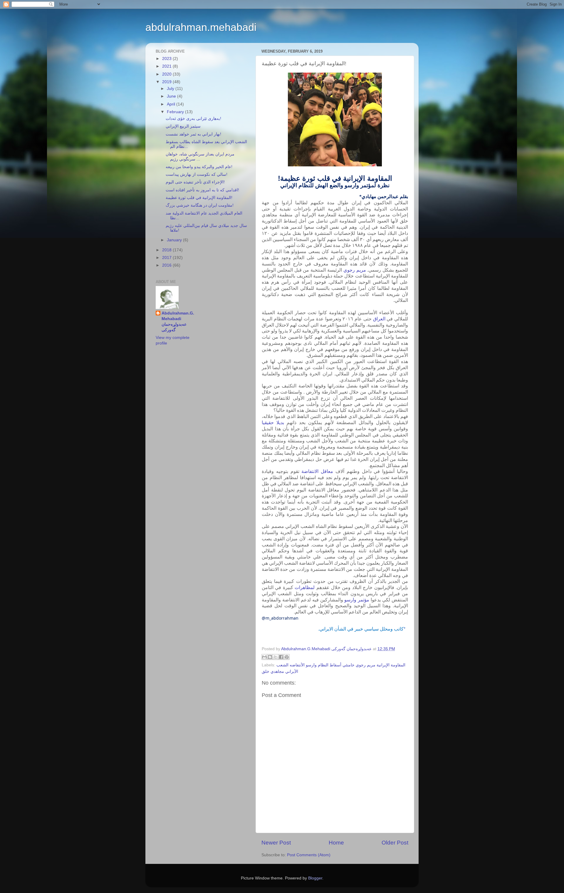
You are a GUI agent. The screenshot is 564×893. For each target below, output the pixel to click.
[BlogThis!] (270, 657)
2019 (167, 82)
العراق (379, 318)
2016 (167, 265)
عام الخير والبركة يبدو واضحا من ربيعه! (199, 167)
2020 (167, 74)
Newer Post (276, 843)
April (171, 104)
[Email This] (264, 657)
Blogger (315, 878)
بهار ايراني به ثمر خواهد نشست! (193, 134)
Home (336, 843)
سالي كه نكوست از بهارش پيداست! (196, 174)
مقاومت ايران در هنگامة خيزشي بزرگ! (200, 205)
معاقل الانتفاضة (317, 471)
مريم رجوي (354, 269)
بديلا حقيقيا (273, 422)
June (172, 96)
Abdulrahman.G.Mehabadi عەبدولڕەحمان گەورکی (178, 321)
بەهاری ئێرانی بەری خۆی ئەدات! (193, 118)
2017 (167, 257)
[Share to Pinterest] (287, 657)
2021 (167, 66)
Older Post (395, 843)
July (171, 88)
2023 (167, 58)
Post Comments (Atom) (308, 855)
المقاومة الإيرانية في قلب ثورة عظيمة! (199, 197)
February (176, 112)
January (175, 240)
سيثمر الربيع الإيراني (183, 126)
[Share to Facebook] (281, 657)
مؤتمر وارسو (356, 599)
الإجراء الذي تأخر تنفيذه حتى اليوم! (195, 182)
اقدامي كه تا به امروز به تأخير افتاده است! (202, 190)
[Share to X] (275, 657)
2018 (167, 250)
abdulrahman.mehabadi (200, 27)
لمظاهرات (305, 587)
